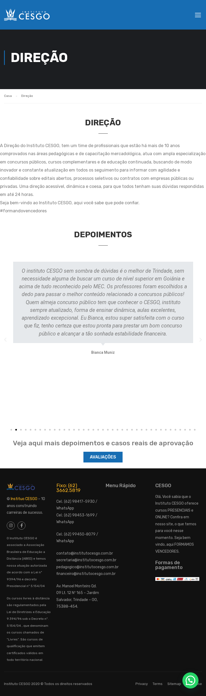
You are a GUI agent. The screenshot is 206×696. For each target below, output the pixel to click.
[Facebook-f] (21, 526)
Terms (158, 684)
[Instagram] (11, 526)
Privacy (141, 684)
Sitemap (174, 684)
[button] (11, 430)
